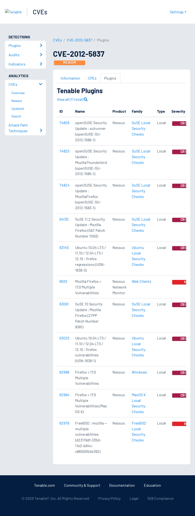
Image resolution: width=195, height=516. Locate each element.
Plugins (110, 78)
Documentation (122, 485)
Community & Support (82, 485)
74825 (64, 151)
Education (152, 485)
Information (70, 78)
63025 (64, 338)
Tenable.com (44, 485)
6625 (63, 281)
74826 (64, 122)
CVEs (40, 11)
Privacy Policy (109, 498)
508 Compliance (160, 498)
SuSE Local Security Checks (141, 128)
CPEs (92, 78)
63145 (64, 247)
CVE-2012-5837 (79, 40)
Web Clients (141, 281)
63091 (64, 304)
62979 (64, 423)
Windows (139, 372)
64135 (63, 219)
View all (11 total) (70, 99)
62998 (64, 372)
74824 (64, 185)
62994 (64, 394)
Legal (134, 498)
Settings (177, 12)
